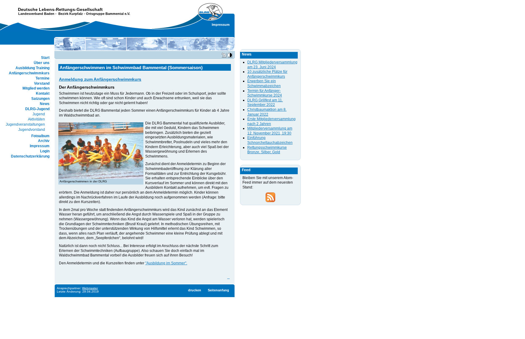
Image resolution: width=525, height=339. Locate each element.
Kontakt (43, 93)
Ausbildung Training (32, 68)
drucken (194, 290)
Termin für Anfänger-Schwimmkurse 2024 (264, 93)
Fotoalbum (40, 136)
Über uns (42, 63)
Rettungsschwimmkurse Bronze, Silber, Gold (267, 149)
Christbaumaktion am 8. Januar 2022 (267, 112)
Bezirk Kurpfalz (70, 13)
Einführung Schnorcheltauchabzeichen (270, 140)
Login (45, 151)
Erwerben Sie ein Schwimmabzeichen (264, 83)
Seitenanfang (218, 290)
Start (45, 58)
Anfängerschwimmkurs (29, 73)
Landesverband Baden (36, 13)
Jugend (39, 114)
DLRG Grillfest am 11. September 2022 (265, 102)
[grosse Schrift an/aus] (224, 55)
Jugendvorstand (31, 129)
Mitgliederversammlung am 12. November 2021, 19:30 (269, 130)
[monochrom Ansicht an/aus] (229, 55)
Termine (43, 78)
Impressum (221, 24)
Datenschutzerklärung (30, 156)
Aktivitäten (36, 119)
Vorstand (42, 83)
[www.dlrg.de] (210, 12)
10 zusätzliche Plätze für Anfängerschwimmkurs (267, 74)
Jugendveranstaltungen (25, 124)
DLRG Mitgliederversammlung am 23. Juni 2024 (272, 64)
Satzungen (40, 99)
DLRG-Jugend (37, 109)
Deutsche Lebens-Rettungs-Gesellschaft (60, 9)
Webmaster (90, 288)
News (45, 104)
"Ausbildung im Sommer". (166, 263)
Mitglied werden (36, 88)
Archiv (44, 141)
